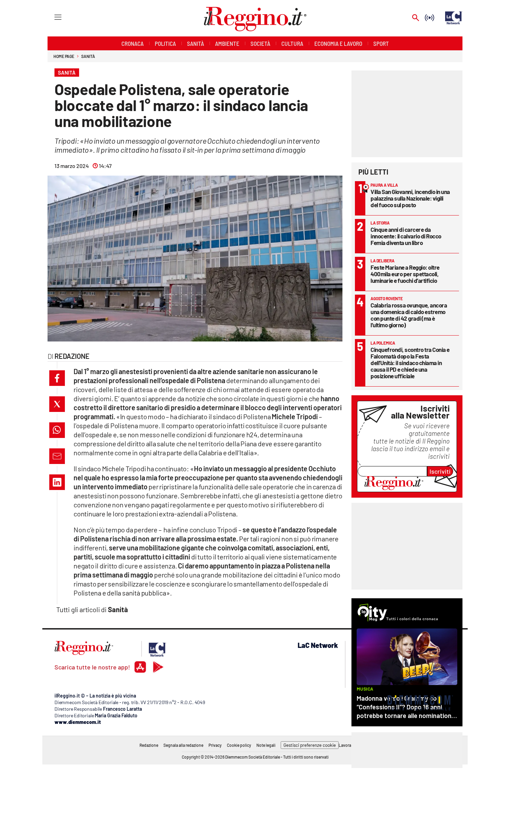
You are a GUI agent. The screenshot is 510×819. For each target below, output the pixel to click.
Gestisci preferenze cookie (309, 745)
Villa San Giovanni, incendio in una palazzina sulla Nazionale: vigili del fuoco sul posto (410, 198)
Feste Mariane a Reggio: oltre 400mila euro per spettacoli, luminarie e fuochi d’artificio (405, 274)
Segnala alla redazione (183, 745)
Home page (63, 56)
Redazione (148, 745)
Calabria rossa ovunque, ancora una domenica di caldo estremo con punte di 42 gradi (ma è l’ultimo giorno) (409, 315)
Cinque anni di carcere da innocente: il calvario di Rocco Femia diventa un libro (406, 236)
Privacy (215, 745)
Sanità (88, 56)
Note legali (265, 745)
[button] (57, 378)
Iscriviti (440, 471)
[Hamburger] (52, 17)
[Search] (415, 18)
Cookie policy (239, 745)
